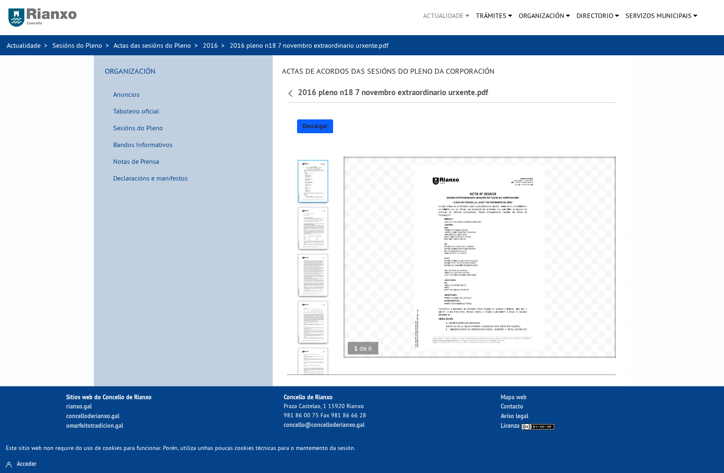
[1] (313, 181)
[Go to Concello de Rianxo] (42, 17)
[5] (313, 368)
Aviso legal (514, 416)
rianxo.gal (79, 406)
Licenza (511, 425)
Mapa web (514, 397)
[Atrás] (291, 93)
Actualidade (24, 45)
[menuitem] (446, 15)
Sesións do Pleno (77, 45)
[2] (313, 228)
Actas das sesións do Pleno (152, 45)
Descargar (315, 126)
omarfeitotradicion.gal (94, 425)
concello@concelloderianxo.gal (324, 425)
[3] (313, 275)
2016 (210, 45)
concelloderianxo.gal (92, 416)
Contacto (512, 406)
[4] (313, 322)
